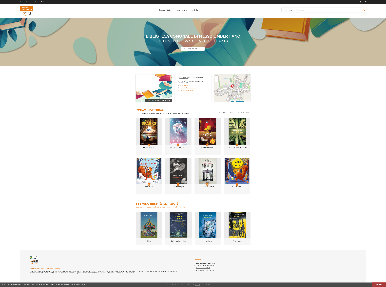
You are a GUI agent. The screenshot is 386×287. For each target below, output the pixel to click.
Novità (232, 112)
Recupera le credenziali (365, 2)
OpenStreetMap (240, 101)
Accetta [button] (379, 284)
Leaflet (232, 101)
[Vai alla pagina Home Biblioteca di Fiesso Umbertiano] (26, 11)
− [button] (217, 80)
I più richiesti (222, 112)
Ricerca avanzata (181, 10)
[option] (149, 230)
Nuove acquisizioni (244, 112)
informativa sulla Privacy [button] (76, 284)
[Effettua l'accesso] (360, 2)
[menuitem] (165, 10)
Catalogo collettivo (165, 10)
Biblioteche (194, 10)
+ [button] (217, 77)
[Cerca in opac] (364, 10)
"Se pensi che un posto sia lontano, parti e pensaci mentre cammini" (160, 207)
